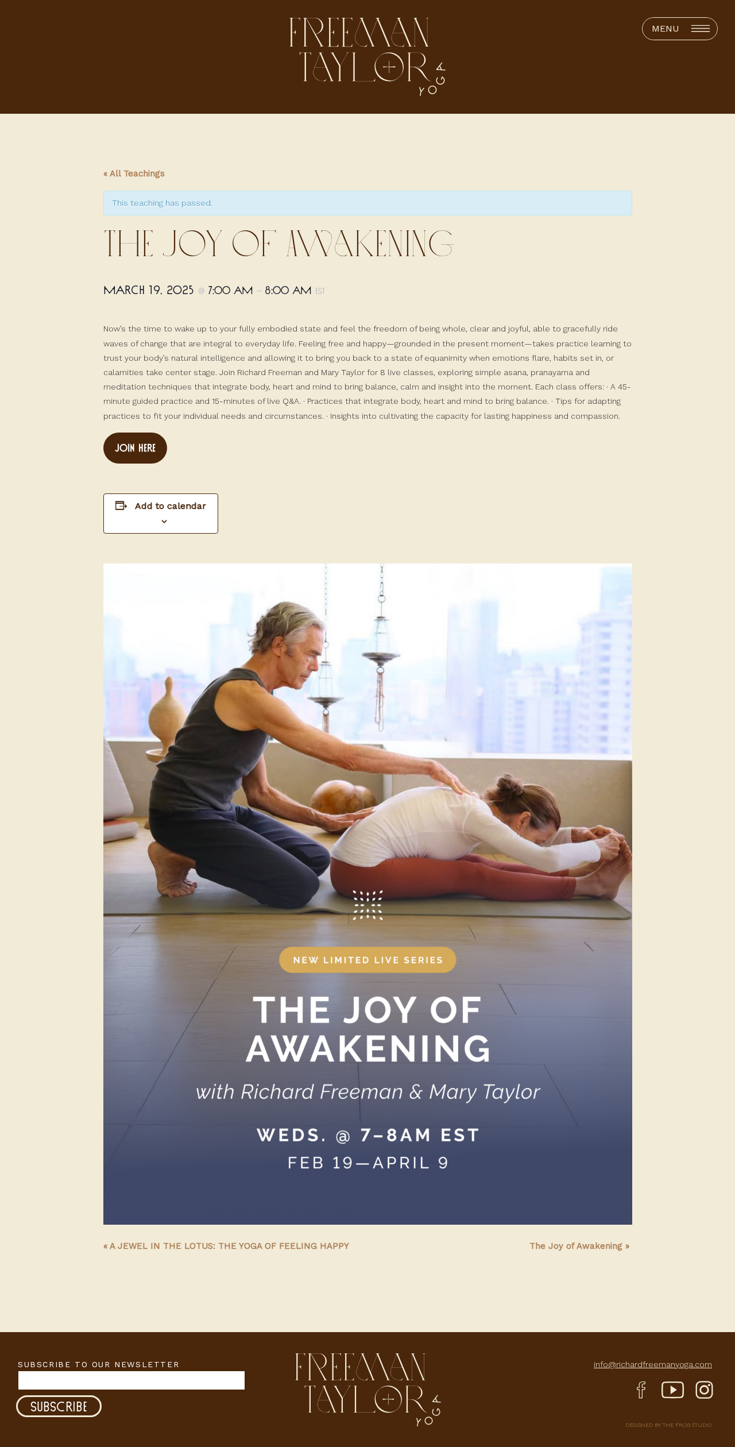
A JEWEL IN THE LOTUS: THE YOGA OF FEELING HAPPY (226, 1246)
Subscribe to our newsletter (98, 1364)
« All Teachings (134, 173)
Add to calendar (170, 505)
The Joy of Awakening (579, 1246)
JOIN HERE (135, 448)
